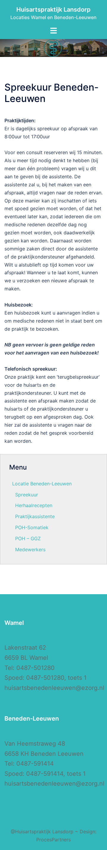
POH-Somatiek (31, 527)
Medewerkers (30, 549)
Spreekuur (26, 495)
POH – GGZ (28, 538)
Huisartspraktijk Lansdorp (53, 9)
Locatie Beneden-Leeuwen (42, 484)
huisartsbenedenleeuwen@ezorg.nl (54, 687)
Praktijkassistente (35, 516)
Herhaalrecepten (33, 505)
